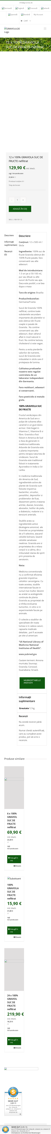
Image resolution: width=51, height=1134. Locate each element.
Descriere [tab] (9, 235)
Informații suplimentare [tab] (9, 243)
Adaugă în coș (20, 209)
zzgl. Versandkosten (16, 173)
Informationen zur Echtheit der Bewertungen (25, 1133)
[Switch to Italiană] (45, 8)
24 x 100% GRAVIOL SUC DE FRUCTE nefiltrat (12, 1002)
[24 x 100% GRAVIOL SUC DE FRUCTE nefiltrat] (14, 969)
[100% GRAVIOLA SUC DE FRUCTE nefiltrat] (14, 878)
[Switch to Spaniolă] (12, 14)
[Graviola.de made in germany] (25, 102)
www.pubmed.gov (28, 654)
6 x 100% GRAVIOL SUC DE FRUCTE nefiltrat (12, 820)
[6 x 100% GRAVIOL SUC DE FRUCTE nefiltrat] (14, 787)
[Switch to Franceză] (32, 8)
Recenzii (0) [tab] (8, 253)
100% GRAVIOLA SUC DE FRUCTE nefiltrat (13, 891)
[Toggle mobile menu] (45, 28)
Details (18, 866)
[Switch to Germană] (6, 8)
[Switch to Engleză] (20, 8)
